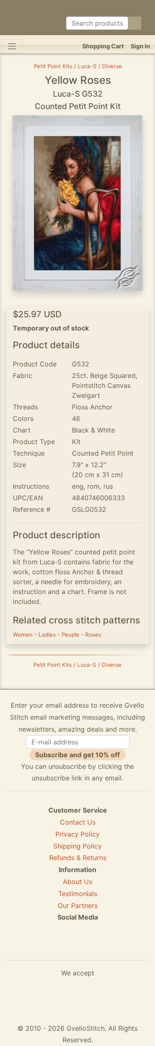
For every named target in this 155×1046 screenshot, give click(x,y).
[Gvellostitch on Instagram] (106, 947)
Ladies (47, 634)
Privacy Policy (77, 834)
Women (23, 634)
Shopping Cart (103, 46)
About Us (77, 881)
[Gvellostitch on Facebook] (49, 947)
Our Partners (78, 905)
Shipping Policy (77, 846)
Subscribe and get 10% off (77, 755)
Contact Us (77, 822)
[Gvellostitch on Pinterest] (77, 947)
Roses (93, 634)
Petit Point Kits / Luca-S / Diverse (78, 66)
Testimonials (77, 893)
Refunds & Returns (77, 857)
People (71, 634)
